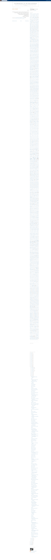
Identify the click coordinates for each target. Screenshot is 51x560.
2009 (31, 544)
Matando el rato (33, 246)
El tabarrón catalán (34, 167)
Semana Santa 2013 (37, 299)
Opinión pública (36, 267)
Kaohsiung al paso (36, 208)
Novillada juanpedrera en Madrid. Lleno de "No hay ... (34, 530)
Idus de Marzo (33, 205)
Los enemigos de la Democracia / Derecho (35, 229)
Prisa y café (32, 509)
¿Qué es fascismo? (31, 18)
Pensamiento (34, 274)
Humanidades (33, 204)
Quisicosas (35, 281)
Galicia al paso (36, 193)
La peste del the (34, 215)
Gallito (30, 194)
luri (33, 240)
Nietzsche (32, 413)
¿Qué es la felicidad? (35, 21)
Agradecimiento (33, 39)
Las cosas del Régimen (33, 218)
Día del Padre (37, 156)
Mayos (32, 378)
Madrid (35, 240)
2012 (31, 541)
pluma (35, 277)
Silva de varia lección (34, 308)
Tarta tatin (32, 387)
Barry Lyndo (35, 114)
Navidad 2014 (33, 256)
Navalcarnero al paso (31, 255)
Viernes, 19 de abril (33, 501)
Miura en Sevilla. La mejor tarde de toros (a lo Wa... (34, 480)
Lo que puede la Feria (33, 492)
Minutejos (37, 249)
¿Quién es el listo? (37, 31)
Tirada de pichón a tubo (33, 478)
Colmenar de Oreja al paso (32, 143)
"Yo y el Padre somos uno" (34, 485)
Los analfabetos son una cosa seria (33, 225)
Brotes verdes (31, 120)
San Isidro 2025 (35, 293)
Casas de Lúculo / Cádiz (32, 129)
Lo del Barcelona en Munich (34, 438)
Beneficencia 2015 (37, 117)
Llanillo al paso (37, 221)
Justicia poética (31, 208)
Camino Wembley (33, 527)
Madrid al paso (32, 242)
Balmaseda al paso (31, 113)
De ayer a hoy (34, 152)
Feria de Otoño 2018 (35, 184)
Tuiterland (31, 324)
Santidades (38, 297)
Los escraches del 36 (33, 428)
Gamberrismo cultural (34, 194)
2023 (31, 356)
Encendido (32, 516)
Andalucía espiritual (32, 102)
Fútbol (36, 192)
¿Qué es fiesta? (35, 18)
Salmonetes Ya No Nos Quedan (25, 3)
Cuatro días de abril (33, 510)
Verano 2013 (33, 330)
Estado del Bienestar (33, 175)
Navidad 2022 (36, 258)
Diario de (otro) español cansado (34, 158)
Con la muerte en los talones (34, 490)
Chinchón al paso (33, 141)
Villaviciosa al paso (32, 334)
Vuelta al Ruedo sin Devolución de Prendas (34, 338)
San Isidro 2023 (35, 292)
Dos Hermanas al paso (34, 160)
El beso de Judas (33, 393)
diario (30, 157)
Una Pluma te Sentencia (33, 326)
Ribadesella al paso (31, 284)
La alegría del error (33, 445)
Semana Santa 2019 (32, 302)
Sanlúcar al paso (32, 296)
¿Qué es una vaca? (35, 30)
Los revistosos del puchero (35, 238)
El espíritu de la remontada (34, 388)
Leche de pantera (33, 517)
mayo (32, 374)
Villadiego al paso (34, 332)
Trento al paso (32, 323)
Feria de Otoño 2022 (32, 186)
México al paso (31, 248)
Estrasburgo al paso (37, 178)
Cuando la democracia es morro (34, 426)
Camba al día (31, 124)
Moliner (32, 427)
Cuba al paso (34, 149)
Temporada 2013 (31, 313)
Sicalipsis (35, 307)
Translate (35, 10)
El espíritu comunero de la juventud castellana (34, 477)
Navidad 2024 (36, 259)
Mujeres (32, 498)
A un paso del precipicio (33, 36)
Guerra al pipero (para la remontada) (33, 408)
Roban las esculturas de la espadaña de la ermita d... (34, 429)
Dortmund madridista (33, 439)
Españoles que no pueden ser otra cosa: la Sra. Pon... (34, 423)
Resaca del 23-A (33, 446)
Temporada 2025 (33, 317)
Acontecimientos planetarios (32, 38)
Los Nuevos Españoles (32, 237)
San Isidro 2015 (33, 290)
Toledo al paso (34, 321)
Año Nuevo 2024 (35, 105)
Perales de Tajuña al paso (36, 275)
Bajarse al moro (36, 112)
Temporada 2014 (36, 313)
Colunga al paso (37, 143)
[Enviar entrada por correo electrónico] (25, 17)
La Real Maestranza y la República (33, 513)
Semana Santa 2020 (37, 302)
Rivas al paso (35, 284)
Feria (31, 521)
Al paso (36, 98)
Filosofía (31, 190)
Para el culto (33, 270)
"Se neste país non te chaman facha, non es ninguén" (34, 472)
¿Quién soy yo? (32, 473)
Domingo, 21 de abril (33, 484)
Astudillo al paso (36, 109)
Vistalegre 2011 (32, 335)
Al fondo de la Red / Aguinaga (34, 43)
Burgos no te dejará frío (33, 13)
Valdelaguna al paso (36, 327)
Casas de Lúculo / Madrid (34, 131)
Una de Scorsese (31, 325)
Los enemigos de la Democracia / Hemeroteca (34, 231)
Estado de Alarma (37, 174)
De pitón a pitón (35, 153)
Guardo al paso (36, 197)
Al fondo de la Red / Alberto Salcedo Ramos (34, 44)
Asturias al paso (31, 110)
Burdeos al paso (34, 120)
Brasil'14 (33, 119)
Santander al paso (36, 296)
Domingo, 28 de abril (33, 402)
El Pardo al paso (36, 162)
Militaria (33, 249)
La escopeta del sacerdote (34, 504)
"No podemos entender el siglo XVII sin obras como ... (34, 380)
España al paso (36, 171)
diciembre (32, 367)
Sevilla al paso (31, 307)
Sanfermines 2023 (37, 295)
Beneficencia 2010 (33, 116)
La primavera (37, 215)
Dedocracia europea (37, 154)
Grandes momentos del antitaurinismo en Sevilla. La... (34, 522)
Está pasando (32, 174)
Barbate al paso (36, 113)
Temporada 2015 (31, 314)
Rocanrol (33, 285)
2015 (31, 364)
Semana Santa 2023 (34, 304)
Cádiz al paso (32, 123)
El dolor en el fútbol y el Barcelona (33, 461)
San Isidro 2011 (33, 288)
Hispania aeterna (31, 199)
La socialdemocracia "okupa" (34, 464)
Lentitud (32, 507)
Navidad (35, 255)
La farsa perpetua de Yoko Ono (34, 496)
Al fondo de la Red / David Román (35, 60)
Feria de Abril (33, 181)
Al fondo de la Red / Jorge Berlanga (33, 75)
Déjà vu (36, 155)
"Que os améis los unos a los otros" (35, 403)
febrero (32, 539)
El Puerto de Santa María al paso (34, 164)
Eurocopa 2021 (32, 179)
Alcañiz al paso (36, 99)
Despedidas (34, 156)
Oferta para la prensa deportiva (34, 389)
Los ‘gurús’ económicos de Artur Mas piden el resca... (34, 475)
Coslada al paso (33, 147)
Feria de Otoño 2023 (37, 186)
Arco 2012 (31, 108)
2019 (31, 360)
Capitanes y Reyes (36, 125)
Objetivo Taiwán (31, 266)
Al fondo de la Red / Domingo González (35, 61)
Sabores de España (34, 286)
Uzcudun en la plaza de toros (34, 508)
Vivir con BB (32, 514)
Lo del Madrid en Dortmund (34, 422)
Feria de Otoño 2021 (36, 185)
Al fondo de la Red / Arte (36, 50)
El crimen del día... (33, 385)
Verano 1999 (31, 329)
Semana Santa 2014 (33, 300)
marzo (32, 538)
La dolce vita (35, 211)
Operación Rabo (32, 267)
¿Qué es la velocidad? (36, 25)
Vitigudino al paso (37, 336)
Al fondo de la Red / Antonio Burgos (34, 46)
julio (32, 372)
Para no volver (35, 271)
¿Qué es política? (36, 27)
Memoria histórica (32, 247)
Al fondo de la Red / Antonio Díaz (33, 47)
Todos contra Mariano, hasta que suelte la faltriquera (34, 436)
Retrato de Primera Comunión (34, 495)
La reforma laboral (33, 216)
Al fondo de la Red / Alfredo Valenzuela (34, 45)
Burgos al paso (31, 121)
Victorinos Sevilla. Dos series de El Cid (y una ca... (34, 519)
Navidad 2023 (31, 259)
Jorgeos (32, 462)
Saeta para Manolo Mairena (34, 412)
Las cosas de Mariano (37, 217)
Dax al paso (31, 152)
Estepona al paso (37, 175)
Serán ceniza (31, 306)
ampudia (32, 101)
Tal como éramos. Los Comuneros (34, 489)
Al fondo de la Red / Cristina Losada (34, 57)
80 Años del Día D (35, 34)
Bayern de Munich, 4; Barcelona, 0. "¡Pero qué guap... (34, 452)
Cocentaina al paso (36, 142)
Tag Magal (31, 310)
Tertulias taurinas (33, 318)
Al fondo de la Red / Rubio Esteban (33, 90)
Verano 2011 (34, 329)
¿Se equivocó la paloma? (33, 32)
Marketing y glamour (35, 245)
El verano (35, 168)
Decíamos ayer (32, 154)
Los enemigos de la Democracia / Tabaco (34, 234)
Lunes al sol (32, 240)
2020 (31, 359)
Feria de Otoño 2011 (32, 182)
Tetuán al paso (32, 319)
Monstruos (31, 251)
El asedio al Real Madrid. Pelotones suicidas (34, 503)
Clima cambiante (31, 142)
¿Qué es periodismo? (36, 26)
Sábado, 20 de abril (33, 491)
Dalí (31, 410)
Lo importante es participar (34, 222)
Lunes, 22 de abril (33, 481)
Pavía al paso (31, 274)
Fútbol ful (31, 193)
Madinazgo (32, 488)
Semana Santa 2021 (33, 303)
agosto (32, 371)
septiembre (32, 370)
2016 (31, 363)
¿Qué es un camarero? (32, 29)
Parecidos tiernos (37, 272)
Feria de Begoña (36, 181)
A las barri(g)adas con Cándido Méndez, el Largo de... (34, 536)
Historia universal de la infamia (33, 200)
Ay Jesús (31, 112)
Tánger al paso (35, 311)
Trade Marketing (37, 322)
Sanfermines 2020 (33, 295)
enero (32, 540)
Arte (33, 109)
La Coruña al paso (35, 210)
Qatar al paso (35, 280)
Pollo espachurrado (33, 420)
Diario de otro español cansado (33, 159)
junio (32, 373)
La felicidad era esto (33, 390)
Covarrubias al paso (37, 147)
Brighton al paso (36, 119)
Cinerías (37, 141)
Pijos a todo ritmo (33, 391)
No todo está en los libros (36, 263)
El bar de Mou (33, 161)
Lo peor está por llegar (36, 14)
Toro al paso (31, 322)
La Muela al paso (34, 214)
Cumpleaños (31, 151)
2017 (31, 362)
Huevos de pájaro (36, 203)
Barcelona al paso (31, 114)
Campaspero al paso (36, 124)
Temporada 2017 (31, 315)
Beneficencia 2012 (33, 117)
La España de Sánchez (36, 212)
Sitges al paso (37, 308)
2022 (31, 357)
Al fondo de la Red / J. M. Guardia (34, 71)
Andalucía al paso (36, 101)
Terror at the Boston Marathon (34, 483)
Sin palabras (32, 383)
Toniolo (32, 441)
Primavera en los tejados (33, 440)
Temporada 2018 (36, 315)
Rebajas (33, 282)
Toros (33, 322)
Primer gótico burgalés (33, 444)
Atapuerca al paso (36, 110)
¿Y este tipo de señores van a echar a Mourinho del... (35, 505)
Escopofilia (32, 171)
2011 (31, 542)
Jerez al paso (34, 207)
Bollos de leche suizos (33, 396)
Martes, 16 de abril (33, 525)
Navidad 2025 (31, 260)
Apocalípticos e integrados (32, 106)
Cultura (36, 150)
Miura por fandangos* (33, 447)
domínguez (31, 160)
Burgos (37, 120)
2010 (31, 543)
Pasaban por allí (31, 273)
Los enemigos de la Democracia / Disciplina (35, 230)
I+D (36, 204)
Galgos (33, 193)
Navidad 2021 (32, 258)
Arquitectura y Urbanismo (35, 108)
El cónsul (32, 515)
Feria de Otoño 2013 (37, 182)
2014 (31, 365)
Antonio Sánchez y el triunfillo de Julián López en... (34, 399)
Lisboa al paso (34, 221)
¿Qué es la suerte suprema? (35, 24)
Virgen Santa (37, 334)
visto (34, 335)
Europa (34, 179)
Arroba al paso (31, 109)
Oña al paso (38, 266)
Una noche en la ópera (36, 325)
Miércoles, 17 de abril (33, 520)
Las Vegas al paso (34, 219)
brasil (30, 119)
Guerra (32, 437)
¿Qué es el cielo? (34, 16)
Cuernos (33, 150)
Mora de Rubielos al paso (35, 251)
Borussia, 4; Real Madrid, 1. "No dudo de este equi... (34, 434)
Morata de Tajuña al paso (32, 252)
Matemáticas (37, 246)
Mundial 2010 (34, 253)
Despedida (31, 156)
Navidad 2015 (36, 256)
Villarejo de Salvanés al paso (36, 333)
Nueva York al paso (33, 264)
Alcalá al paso (33, 99)
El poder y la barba (37, 163)
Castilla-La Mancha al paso (34, 139)
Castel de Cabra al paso (34, 138)
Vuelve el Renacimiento (32, 339)
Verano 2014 (37, 330)
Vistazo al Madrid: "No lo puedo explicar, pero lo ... (34, 431)
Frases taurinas (33, 190)
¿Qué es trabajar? (36, 28)
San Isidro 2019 (34, 291)
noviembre (32, 368)
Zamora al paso (36, 339)
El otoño (33, 162)
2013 (31, 366)
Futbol (33, 192)
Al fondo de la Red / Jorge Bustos (34, 76)
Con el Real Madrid (33, 384)
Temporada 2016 (36, 314)
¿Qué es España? (35, 17)
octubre (32, 369)
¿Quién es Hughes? (33, 482)
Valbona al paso (31, 327)
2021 (31, 358)
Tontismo (37, 321)
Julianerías (37, 207)
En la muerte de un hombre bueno (34, 409)
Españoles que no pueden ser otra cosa (34, 173)
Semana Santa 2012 (32, 299)
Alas (30, 99)
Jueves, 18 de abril (33, 511)
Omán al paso (34, 266)
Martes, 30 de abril (33, 386)
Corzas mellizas (35, 145)
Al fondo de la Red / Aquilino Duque (34, 47)
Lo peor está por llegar (34, 223)
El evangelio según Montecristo (34, 392)
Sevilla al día (36, 306)
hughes (30, 204)
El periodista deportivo (32, 163)
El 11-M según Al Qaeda (33, 463)
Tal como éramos (34, 310)
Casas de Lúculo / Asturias (35, 128)
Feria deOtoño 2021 (36, 189)
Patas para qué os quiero (36, 273)
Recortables (37, 282)
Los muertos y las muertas (34, 236)
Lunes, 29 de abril (33, 397)
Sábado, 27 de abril (33, 411)
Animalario (33, 103)
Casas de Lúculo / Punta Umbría (33, 134)
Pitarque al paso (33, 277)
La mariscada (32, 406)
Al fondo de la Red (34, 41)
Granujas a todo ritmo (36, 196)
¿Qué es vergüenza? (32, 31)
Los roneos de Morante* (33, 497)
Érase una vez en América (36, 170)
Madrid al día (35, 241)
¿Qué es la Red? (34, 23)
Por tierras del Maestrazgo (36, 278)
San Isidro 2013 (33, 289)
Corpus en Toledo (31, 145)
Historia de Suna (36, 199)
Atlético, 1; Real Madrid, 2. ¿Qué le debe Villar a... (34, 405)
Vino (35, 334)
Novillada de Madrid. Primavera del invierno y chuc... (34, 395)
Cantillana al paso (31, 125)
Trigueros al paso (36, 323)
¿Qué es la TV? (31, 25)
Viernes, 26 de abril (33, 421)
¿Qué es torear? (31, 28)
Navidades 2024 (35, 260)
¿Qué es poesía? (32, 27)
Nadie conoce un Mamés (33, 526)
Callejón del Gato (36, 123)
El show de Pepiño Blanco (32, 166)
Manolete (32, 244)
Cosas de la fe (33, 146)
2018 (31, 361)
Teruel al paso (37, 318)
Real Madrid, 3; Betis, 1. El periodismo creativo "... (34, 487)
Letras (31, 221)
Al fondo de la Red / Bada (34, 51)
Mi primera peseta (35, 248)
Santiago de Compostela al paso (33, 297)
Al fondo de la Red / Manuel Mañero (35, 81)
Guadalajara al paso (32, 197)
